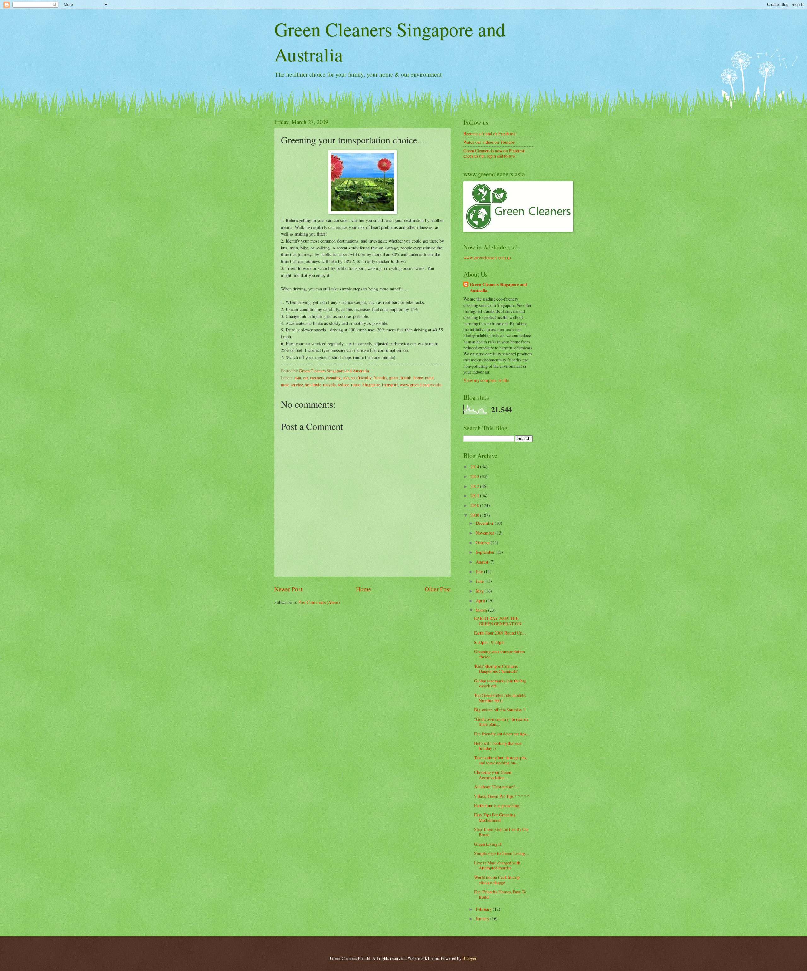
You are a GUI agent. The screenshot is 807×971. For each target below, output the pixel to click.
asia (297, 378)
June (480, 581)
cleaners (317, 378)
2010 (475, 505)
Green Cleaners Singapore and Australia (498, 288)
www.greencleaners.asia (420, 385)
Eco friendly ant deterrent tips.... (502, 734)
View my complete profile (486, 380)
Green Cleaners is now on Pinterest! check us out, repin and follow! (494, 153)
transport (390, 385)
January (483, 918)
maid (429, 378)
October (483, 543)
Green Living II (488, 844)
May (480, 591)
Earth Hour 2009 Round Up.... (500, 633)
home (418, 378)
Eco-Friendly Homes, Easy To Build (500, 894)
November (485, 533)
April (481, 601)
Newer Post (288, 589)
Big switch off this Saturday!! (499, 710)
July (480, 572)
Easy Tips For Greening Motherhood (494, 817)
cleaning (333, 378)
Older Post (438, 589)
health (406, 378)
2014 (475, 467)
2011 (475, 496)
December (485, 523)
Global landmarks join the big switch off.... (500, 683)
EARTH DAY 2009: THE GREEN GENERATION (497, 621)
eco (346, 378)
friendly (380, 378)
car (305, 378)
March (482, 610)
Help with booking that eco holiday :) (497, 746)
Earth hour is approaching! (497, 806)
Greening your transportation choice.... (499, 654)
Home (363, 589)
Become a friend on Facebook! (490, 134)
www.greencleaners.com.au (487, 257)
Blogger (469, 958)
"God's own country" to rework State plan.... (501, 722)
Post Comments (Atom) (319, 602)
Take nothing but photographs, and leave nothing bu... (500, 760)
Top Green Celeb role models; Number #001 (500, 698)
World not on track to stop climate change (497, 880)
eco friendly (361, 378)
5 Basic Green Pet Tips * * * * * (501, 796)
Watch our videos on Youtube (489, 142)
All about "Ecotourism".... (496, 787)
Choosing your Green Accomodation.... (492, 775)
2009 (475, 515)
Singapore (371, 385)
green (394, 378)
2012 (475, 486)
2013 (475, 476)
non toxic (313, 385)
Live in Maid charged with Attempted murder (497, 865)
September (486, 552)
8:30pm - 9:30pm (489, 642)
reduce (343, 385)
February (484, 909)
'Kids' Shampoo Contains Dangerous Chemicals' (496, 669)
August (482, 562)
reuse (355, 385)
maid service (292, 385)
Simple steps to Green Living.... (501, 853)
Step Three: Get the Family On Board (501, 832)
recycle (329, 385)
